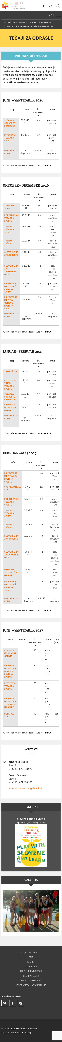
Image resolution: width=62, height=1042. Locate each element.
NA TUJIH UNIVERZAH (31, 971)
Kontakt (51, 6)
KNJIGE (31, 961)
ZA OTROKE (31, 966)
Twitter (4, 1003)
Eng (44, 5)
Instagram (21, 1003)
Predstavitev (9, 26)
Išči (58, 6)
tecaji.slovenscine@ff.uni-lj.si (26, 788)
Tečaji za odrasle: (11, 23)
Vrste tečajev (23, 23)
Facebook (13, 1003)
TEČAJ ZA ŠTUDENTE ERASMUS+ (9, 123)
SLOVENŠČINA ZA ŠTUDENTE (11, 253)
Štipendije (33, 23)
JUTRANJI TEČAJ (9, 242)
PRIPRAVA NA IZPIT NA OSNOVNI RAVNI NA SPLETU (10, 303)
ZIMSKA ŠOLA (10, 371)
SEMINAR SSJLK (31, 975)
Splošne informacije (45, 23)
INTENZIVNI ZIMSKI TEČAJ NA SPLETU (10, 384)
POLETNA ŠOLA (9, 715)
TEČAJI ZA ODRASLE (31, 952)
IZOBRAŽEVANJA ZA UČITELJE (31, 985)
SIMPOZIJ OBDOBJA (31, 980)
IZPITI (31, 957)
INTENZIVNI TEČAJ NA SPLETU (10, 137)
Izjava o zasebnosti (10, 1032)
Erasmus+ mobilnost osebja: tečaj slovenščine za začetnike (34, 26)
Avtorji (28, 1032)
